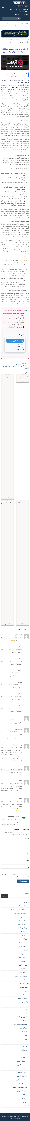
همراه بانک (25, 1046)
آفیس (26, 1054)
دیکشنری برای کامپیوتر (21, 1079)
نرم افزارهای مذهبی (22, 1061)
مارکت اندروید (24, 1031)
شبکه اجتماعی (24, 1020)
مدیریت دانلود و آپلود (22, 1091)
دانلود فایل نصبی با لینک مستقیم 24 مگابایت (13, 340)
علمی (26, 1035)
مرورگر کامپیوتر (22, 1072)
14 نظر (7, 39)
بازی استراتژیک (23, 928)
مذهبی (26, 1009)
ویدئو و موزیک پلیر (23, 1083)
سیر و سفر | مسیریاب (21, 1005)
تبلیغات (27, 1105)
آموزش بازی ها (23, 905)
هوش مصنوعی (24, 987)
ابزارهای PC (24, 1098)
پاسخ (2, 637)
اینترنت (26, 1068)
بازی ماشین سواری (22, 917)
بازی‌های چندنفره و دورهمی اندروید (18, 909)
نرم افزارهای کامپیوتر (23, 1065)
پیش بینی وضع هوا (23, 1042)
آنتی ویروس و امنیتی (22, 1017)
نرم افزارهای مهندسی (22, 1094)
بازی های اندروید (24, 902)
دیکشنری (25, 994)
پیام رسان (25, 1002)
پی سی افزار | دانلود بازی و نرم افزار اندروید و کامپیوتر (18, 10)
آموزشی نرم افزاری (22, 991)
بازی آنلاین (25, 939)
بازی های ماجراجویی (22, 957)
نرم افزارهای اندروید (23, 983)
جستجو (27, 893)
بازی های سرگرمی (22, 946)
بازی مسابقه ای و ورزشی (21, 913)
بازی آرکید (25, 979)
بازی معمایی (24, 961)
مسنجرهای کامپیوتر (22, 1076)
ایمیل (27, 860)
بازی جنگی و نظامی (22, 920)
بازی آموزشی (24, 972)
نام (27, 852)
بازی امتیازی (24, 968)
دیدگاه (27, 838)
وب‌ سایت (26, 867)
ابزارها (26, 1039)
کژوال (26, 950)
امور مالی (25, 1050)
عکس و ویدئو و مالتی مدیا (17, 366)
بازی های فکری (23, 965)
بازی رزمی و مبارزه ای (21, 924)
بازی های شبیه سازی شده (20, 976)
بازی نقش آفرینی (23, 954)
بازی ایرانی (25, 935)
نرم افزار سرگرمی (22, 1057)
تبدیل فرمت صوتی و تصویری (20, 1087)
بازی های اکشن (23, 931)
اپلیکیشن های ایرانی (15, 39)
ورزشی (26, 1013)
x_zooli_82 (18, 635)
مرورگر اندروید (24, 1028)
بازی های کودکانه (23, 942)
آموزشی (25, 1102)
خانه (27, 22)
